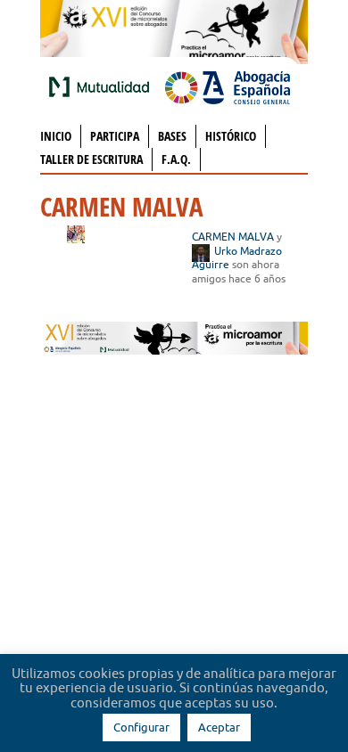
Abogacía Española (227, 86)
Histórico (230, 135)
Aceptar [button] (219, 727)
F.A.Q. (176, 159)
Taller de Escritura (91, 159)
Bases (172, 135)
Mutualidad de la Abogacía (102, 86)
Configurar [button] (141, 727)
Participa (114, 135)
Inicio (55, 135)
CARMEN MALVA (233, 236)
